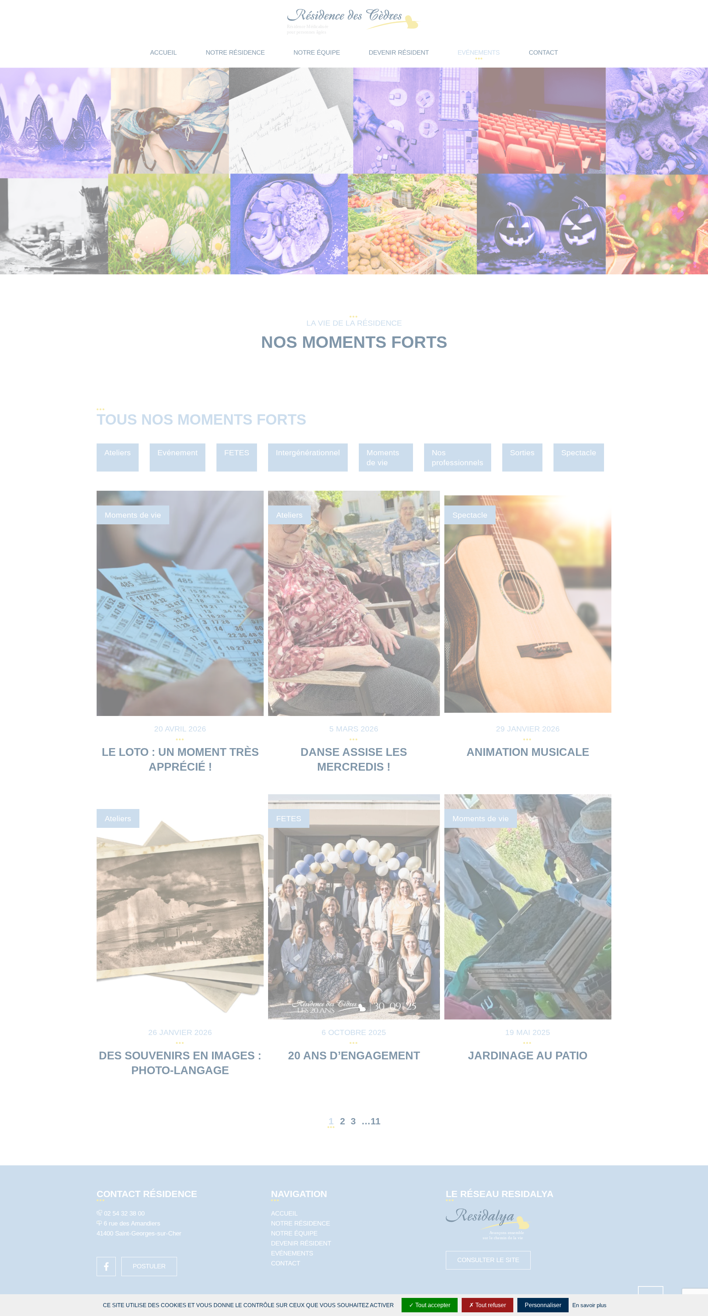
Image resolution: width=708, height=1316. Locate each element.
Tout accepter (432, 1305)
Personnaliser (543, 1305)
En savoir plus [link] (589, 1305)
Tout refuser (490, 1305)
